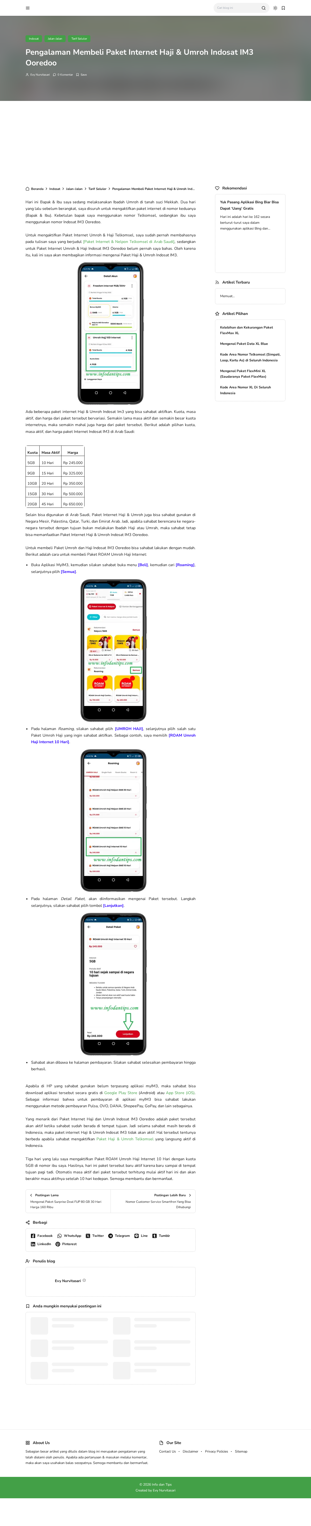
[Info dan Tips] (53, 7)
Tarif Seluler (79, 39)
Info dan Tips (162, 1484)
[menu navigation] (28, 8)
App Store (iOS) (180, 1093)
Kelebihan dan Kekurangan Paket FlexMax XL (246, 426)
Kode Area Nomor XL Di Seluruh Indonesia (245, 486)
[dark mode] (275, 8)
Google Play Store (120, 1093)
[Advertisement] (155, 142)
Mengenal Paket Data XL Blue (244, 439)
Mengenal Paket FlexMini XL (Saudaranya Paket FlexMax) (243, 469)
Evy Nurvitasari (40, 74)
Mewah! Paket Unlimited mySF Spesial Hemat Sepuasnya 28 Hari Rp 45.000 (250, 302)
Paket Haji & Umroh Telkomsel (125, 1139)
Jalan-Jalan (55, 39)
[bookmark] (283, 8)
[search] (263, 8)
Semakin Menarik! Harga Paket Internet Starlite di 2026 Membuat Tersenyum (247, 386)
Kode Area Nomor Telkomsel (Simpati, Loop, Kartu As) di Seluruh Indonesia (250, 453)
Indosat (34, 39)
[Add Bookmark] (81, 74)
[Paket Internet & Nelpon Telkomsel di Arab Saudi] (128, 241)
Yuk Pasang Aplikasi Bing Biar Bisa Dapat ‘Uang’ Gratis (249, 205)
